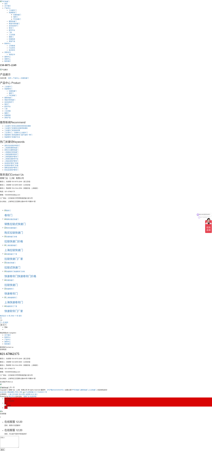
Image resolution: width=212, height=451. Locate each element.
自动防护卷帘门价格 (11, 165)
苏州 (20, 394)
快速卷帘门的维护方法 (12, 137)
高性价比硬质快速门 (11, 150)
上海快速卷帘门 (13, 302)
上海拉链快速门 (13, 250)
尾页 (6, 322)
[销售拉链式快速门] (11, 219)
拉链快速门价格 (13, 241)
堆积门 (15, 17)
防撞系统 (12, 39)
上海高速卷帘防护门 (11, 154)
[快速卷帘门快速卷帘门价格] (14, 271)
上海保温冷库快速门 (11, 152)
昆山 (23, 394)
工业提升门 (13, 10)
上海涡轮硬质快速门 (11, 148)
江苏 (13, 394)
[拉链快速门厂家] (10, 254)
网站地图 (11, 392)
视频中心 (7, 59)
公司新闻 (12, 45)
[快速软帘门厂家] (10, 306)
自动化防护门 (13, 26)
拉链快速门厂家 (13, 259)
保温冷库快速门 (14, 23)
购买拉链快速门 (13, 232)
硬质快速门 (13, 21)
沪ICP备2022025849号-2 (55, 390)
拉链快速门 (17, 14)
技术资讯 (12, 50)
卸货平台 (12, 30)
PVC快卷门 (17, 19)
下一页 (2, 322)
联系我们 (7, 61)
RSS (16, 392)
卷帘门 (11, 28)
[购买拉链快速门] (10, 227)
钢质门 (11, 37)
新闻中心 (7, 43)
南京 (16, 394)
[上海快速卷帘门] (10, 297)
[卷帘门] (7, 210)
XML (21, 392)
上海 (9, 394)
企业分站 (3, 392)
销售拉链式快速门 (15, 224)
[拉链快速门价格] (10, 236)
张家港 (28, 394)
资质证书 (7, 52)
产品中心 (7, 8)
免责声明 (33, 396)
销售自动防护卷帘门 (11, 167)
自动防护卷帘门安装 (11, 163)
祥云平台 (12, 396)
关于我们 (7, 6)
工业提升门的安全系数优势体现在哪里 (17, 126)
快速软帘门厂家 (13, 311)
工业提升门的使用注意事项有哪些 (16, 128)
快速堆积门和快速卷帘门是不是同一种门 (18, 135)
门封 (10, 32)
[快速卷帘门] (9, 288)
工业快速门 (93, 390)
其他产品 (12, 41)
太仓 (32, 394)
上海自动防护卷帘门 (11, 161)
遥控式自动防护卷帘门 (12, 145)
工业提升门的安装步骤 (12, 130)
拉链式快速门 (12, 267)
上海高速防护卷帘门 (11, 156)
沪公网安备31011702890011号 (36, 392)
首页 (6, 3)
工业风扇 (12, 34)
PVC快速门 (76, 390)
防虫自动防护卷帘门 (11, 170)
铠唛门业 (27, 396)
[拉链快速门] (9, 280)
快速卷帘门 (13, 12)
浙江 (36, 394)
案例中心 (7, 57)
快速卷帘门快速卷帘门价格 (20, 276)
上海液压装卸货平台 (11, 159)
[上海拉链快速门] (10, 245)
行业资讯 (12, 48)
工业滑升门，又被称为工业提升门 (16, 132)
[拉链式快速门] (9, 262)
